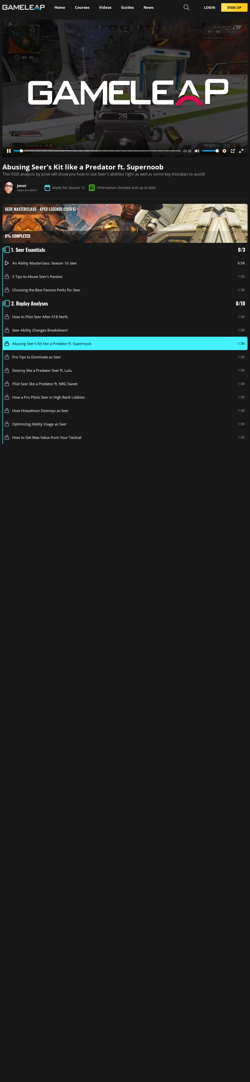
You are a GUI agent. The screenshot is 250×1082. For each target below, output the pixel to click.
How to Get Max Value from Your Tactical (46, 437)
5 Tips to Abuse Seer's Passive (37, 276)
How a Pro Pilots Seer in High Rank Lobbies (48, 396)
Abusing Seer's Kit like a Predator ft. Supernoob (51, 343)
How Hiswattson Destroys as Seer (40, 410)
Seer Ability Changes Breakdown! (40, 329)
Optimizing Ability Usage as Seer (39, 423)
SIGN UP (234, 7)
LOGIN (209, 7)
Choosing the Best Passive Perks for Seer (46, 289)
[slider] (97, 150)
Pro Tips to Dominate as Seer (36, 356)
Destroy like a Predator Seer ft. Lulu (42, 370)
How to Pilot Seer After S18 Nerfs (40, 316)
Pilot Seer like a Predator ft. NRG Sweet (44, 383)
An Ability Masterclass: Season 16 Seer (44, 262)
